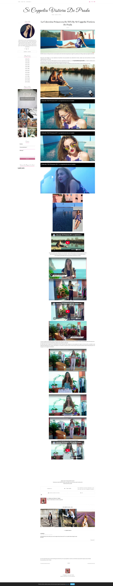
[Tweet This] (64, 488)
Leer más (67, 584)
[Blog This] (70, 488)
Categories (28, 1)
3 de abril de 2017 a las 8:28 (46, 534)
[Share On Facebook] (66, 488)
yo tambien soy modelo (89, 489)
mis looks (79, 489)
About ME (23, 1)
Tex (84, 489)
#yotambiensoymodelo (79, 60)
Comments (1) (49, 488)
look (93, 487)
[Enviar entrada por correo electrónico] (67, 494)
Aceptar (72, 584)
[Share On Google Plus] (67, 488)
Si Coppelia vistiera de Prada (68, 575)
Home (19, 1)
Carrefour (81, 487)
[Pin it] (69, 488)
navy (83, 489)
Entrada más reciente (45, 563)
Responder (92, 540)
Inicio (69, 563)
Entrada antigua (91, 563)
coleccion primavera (88, 487)
